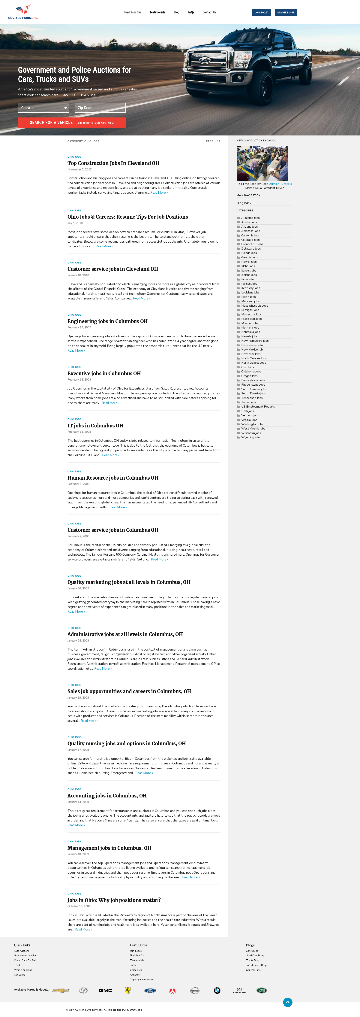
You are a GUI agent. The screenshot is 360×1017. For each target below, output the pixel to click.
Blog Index (244, 203)
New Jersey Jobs (252, 345)
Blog (176, 12)
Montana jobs (250, 328)
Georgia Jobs (249, 257)
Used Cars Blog (255, 955)
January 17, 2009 (78, 750)
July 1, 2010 (75, 223)
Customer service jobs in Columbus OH (113, 530)
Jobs (139, 1009)
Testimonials (157, 12)
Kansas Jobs (249, 284)
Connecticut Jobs (252, 244)
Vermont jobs (250, 415)
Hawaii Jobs (249, 262)
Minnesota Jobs (251, 314)
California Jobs (250, 235)
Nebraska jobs (250, 332)
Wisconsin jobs (251, 433)
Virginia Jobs (249, 420)
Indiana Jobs (249, 275)
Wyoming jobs (250, 437)
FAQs (191, 12)
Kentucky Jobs (250, 288)
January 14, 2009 (78, 802)
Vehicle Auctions (23, 970)
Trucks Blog (253, 960)
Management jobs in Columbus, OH (109, 848)
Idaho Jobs (248, 266)
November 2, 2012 (80, 169)
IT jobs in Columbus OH (95, 426)
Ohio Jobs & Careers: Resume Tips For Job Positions (128, 217)
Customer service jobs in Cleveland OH (113, 269)
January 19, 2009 (78, 698)
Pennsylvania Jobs (253, 380)
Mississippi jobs (251, 319)
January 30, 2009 (78, 588)
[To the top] (287, 1002)
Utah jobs (247, 411)
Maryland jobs (250, 301)
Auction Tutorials (280, 184)
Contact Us (210, 12)
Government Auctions (26, 955)
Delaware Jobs (251, 249)
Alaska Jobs (249, 222)
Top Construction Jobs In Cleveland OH (113, 163)
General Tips (253, 970)
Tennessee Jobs (252, 398)
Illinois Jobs (248, 271)
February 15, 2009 (79, 379)
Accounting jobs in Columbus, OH (107, 796)
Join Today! (136, 951)
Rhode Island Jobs (253, 385)
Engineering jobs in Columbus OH (108, 321)
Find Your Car (132, 12)
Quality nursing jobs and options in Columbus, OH (127, 744)
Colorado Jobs (250, 240)
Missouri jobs (249, 323)
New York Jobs (251, 354)
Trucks (18, 965)
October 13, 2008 (79, 906)
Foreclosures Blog (256, 965)
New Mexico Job (252, 350)
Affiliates (135, 974)
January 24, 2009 (78, 640)
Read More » (159, 192)
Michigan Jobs (250, 310)
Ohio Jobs (75, 157)
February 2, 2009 (78, 536)
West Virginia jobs (253, 429)
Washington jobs (252, 424)
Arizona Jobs (249, 227)
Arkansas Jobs (250, 231)
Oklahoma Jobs (251, 371)
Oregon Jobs (249, 376)
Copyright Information (142, 979)
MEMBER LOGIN (286, 12)
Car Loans (19, 974)
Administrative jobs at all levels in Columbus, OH (125, 634)
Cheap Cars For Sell (25, 960)
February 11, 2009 (79, 432)
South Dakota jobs (253, 393)
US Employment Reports (258, 407)
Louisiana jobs (250, 292)
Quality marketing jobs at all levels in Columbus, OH (129, 582)
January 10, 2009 (78, 854)
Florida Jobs (249, 253)
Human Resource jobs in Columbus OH (113, 478)
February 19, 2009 (79, 327)
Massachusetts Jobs (254, 306)
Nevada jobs (249, 336)
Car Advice (252, 951)
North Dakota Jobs (253, 363)
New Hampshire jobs (255, 341)
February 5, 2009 (78, 484)
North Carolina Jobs (254, 358)
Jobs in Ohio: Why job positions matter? (114, 900)
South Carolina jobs (254, 389)
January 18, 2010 (78, 275)
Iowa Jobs (247, 279)
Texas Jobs (248, 402)
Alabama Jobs (250, 218)
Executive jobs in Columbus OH (104, 374)
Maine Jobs (248, 297)
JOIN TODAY (261, 12)
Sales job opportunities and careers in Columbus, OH (129, 691)
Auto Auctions (21, 951)
